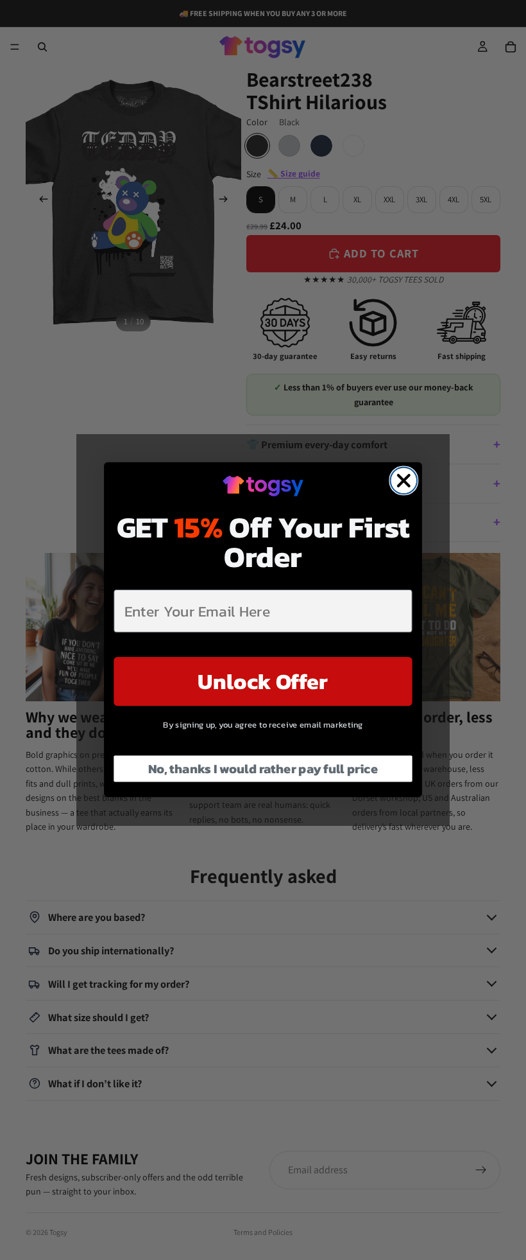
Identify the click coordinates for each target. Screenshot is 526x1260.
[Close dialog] (403, 481)
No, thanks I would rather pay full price (263, 769)
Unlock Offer (263, 681)
